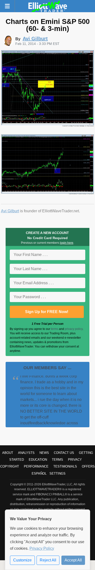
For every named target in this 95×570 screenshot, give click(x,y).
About (7, 453)
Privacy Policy (41, 548)
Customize (22, 560)
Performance (36, 466)
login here (66, 242)
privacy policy (74, 329)
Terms (57, 459)
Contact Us (64, 453)
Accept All (73, 560)
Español (39, 473)
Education (38, 459)
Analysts (26, 453)
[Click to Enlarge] (47, 125)
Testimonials (65, 466)
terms (54, 329)
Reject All (48, 560)
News (44, 453)
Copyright (9, 466)
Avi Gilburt (10, 211)
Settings (57, 473)
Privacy (75, 459)
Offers (88, 466)
